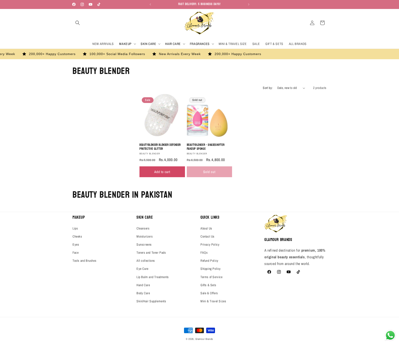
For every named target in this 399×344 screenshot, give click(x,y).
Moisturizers (144, 236)
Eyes (76, 244)
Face (76, 252)
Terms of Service (211, 277)
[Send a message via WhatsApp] (390, 335)
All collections (145, 261)
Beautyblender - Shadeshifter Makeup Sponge (206, 147)
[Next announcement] (249, 4)
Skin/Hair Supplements (151, 301)
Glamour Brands (204, 339)
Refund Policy (209, 261)
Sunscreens (144, 244)
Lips (75, 228)
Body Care (143, 293)
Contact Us (207, 236)
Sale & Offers (209, 293)
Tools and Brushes (84, 261)
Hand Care (143, 285)
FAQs (204, 252)
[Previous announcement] (150, 4)
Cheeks (77, 236)
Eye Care (142, 269)
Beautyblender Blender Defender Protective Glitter (160, 147)
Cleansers (142, 228)
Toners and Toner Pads (151, 252)
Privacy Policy (209, 244)
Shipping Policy (210, 269)
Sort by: (267, 88)
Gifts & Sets (208, 285)
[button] (78, 23)
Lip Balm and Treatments (152, 277)
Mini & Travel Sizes (213, 301)
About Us (206, 228)
